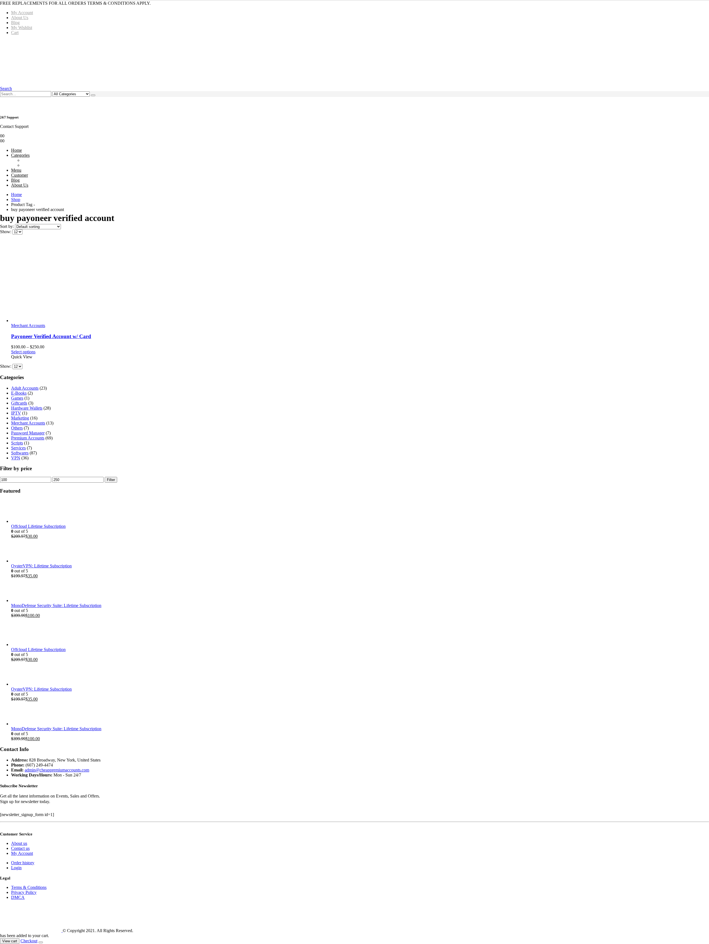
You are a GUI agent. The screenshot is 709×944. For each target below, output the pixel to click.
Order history (22, 862)
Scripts (17, 443)
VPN (15, 458)
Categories (20, 155)
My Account (22, 12)
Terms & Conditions (29, 887)
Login (16, 867)
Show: (6, 231)
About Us (19, 17)
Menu (16, 170)
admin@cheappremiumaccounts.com (57, 770)
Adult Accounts (24, 388)
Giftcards (19, 403)
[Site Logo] (84, 60)
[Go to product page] (360, 281)
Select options (23, 351)
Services (18, 448)
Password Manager (28, 433)
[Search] (93, 95)
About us (19, 843)
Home (16, 150)
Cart (15, 32)
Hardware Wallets (26, 408)
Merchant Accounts (28, 325)
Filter (111, 480)
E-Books (19, 393)
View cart (9, 941)
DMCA (18, 897)
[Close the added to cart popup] (40, 942)
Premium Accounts (27, 438)
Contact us (20, 848)
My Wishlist (21, 27)
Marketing (20, 418)
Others (17, 428)
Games (17, 398)
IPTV (16, 413)
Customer (19, 175)
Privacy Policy (24, 892)
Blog (15, 22)
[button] (6, 88)
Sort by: (7, 226)
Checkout (28, 940)
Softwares (20, 453)
